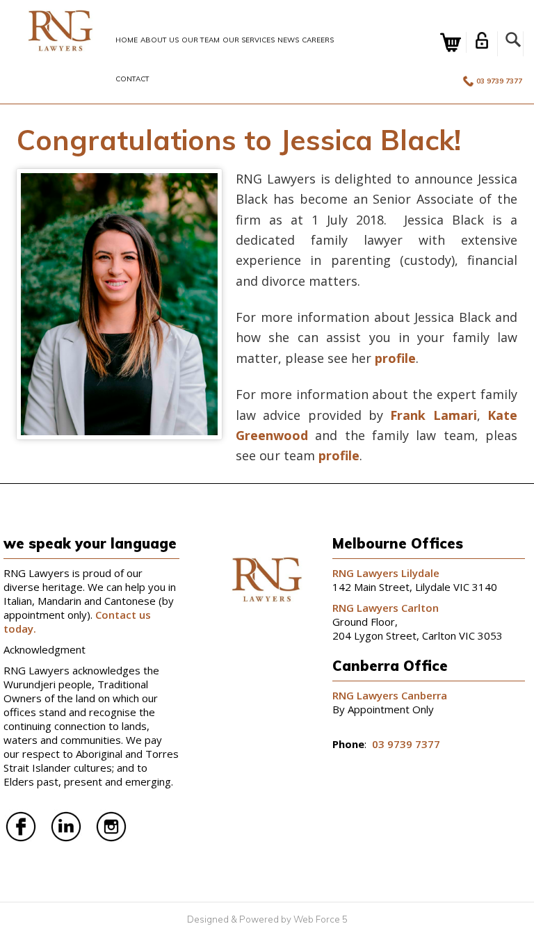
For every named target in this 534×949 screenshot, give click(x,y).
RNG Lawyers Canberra (389, 695)
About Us (159, 39)
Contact (132, 78)
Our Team (200, 39)
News (288, 39)
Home (126, 39)
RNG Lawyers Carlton (385, 608)
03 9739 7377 (499, 81)
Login (482, 40)
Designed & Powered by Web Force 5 (267, 919)
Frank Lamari (433, 415)
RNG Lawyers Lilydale (385, 573)
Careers (318, 39)
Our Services (248, 39)
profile (395, 358)
